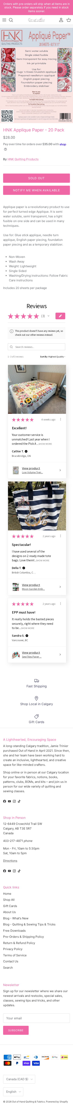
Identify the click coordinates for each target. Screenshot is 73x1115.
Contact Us (10, 961)
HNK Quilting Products (23, 159)
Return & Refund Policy (19, 943)
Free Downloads (14, 930)
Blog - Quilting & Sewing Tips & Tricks (29, 924)
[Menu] (4, 20)
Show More (45, 443)
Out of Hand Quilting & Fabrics (28, 1101)
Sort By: (44, 356)
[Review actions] (60, 419)
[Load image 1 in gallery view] (36, 75)
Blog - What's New (15, 918)
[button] (48, 316)
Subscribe (16, 1030)
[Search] (13, 20)
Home (7, 893)
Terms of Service (15, 955)
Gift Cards (10, 906)
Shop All (9, 900)
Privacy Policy (12, 949)
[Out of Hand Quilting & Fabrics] (36, 20)
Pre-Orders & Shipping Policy (23, 937)
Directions (10, 861)
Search (8, 967)
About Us (9, 912)
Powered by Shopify (57, 1101)
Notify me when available (36, 190)
